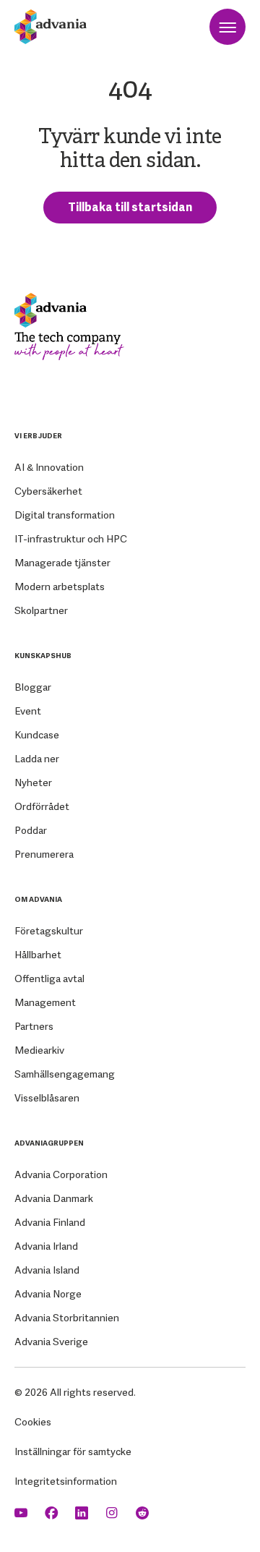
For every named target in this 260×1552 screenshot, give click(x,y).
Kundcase (36, 734)
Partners (33, 1026)
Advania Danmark (53, 1198)
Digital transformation (64, 514)
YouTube (22, 1513)
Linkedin (83, 1513)
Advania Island (46, 1269)
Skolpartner (41, 610)
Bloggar (32, 687)
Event (27, 710)
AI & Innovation (49, 467)
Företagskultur (48, 930)
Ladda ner (36, 758)
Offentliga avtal (49, 978)
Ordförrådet (41, 806)
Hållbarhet (37, 954)
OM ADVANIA (38, 899)
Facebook (53, 1513)
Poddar (30, 830)
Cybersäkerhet (48, 491)
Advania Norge (48, 1293)
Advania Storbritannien (66, 1317)
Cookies (32, 1421)
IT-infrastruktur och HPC (70, 538)
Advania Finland (49, 1222)
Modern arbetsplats (59, 586)
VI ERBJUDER (38, 435)
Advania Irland (46, 1246)
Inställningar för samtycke (72, 1451)
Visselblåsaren (46, 1097)
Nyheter (33, 782)
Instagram (113, 1513)
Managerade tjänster (62, 562)
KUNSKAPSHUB (43, 655)
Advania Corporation (61, 1174)
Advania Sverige (51, 1341)
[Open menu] (227, 27)
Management (45, 1002)
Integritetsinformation (65, 1481)
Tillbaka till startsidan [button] (130, 207)
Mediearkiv (39, 1050)
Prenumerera (44, 854)
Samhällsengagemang (64, 1073)
